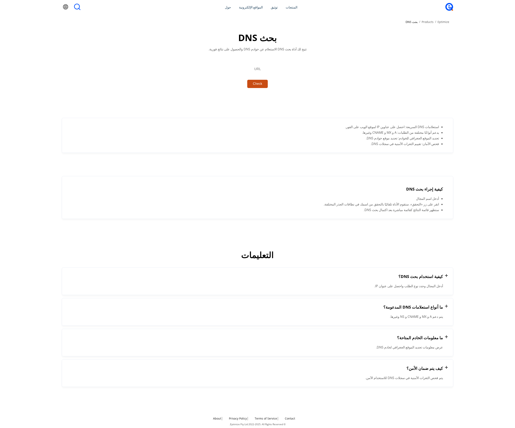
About (217, 418)
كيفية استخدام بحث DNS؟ (421, 276)
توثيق (274, 7)
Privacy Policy (238, 418)
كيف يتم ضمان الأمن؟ (425, 368)
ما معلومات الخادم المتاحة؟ (420, 337)
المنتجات (291, 7)
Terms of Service (266, 418)
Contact (290, 418)
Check (257, 83)
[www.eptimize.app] (449, 9)
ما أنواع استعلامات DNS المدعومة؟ (413, 307)
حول (228, 7)
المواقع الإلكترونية (251, 7)
